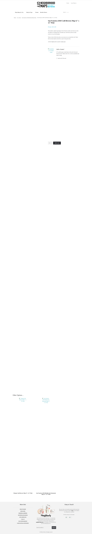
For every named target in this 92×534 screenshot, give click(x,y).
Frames (36, 12)
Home (15, 17)
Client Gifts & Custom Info (23, 523)
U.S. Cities (19, 17)
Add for (62, 58)
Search (53, 527)
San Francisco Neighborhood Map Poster (29, 17)
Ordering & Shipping (23, 513)
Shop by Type (29, 12)
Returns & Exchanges (23, 515)
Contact (67, 3)
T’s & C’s (23, 519)
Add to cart (57, 143)
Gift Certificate (22, 517)
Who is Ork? (22, 511)
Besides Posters (43, 12)
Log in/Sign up (73, 3)
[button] (51, 95)
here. (72, 510)
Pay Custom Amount (23, 521)
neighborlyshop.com (39, 522)
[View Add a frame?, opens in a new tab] (65, 49)
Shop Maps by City (19, 12)
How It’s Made (23, 509)
